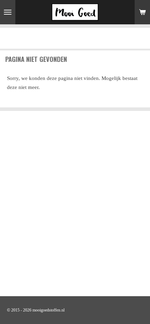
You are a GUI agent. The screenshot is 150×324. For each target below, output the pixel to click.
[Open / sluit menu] (7, 12)
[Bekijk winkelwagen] (142, 12)
